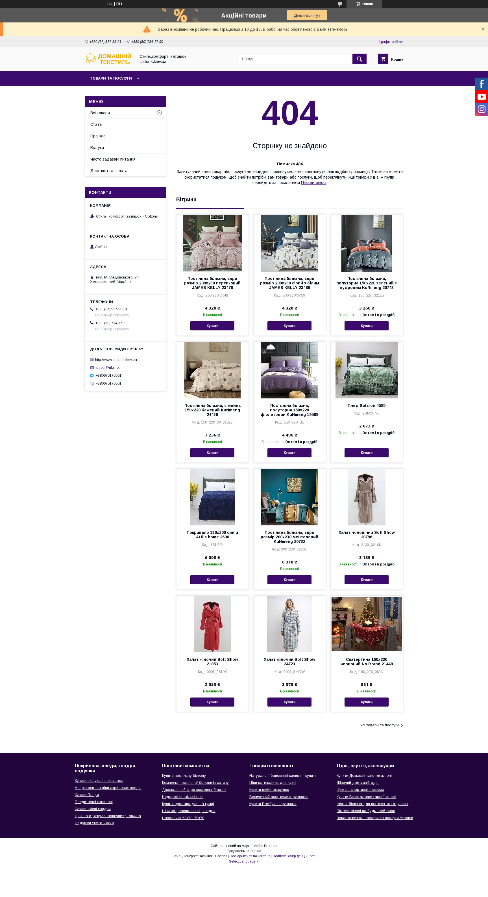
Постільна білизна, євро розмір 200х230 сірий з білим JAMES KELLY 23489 (289, 283)
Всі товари (100, 113)
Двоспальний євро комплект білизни (194, 790)
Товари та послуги (111, 78)
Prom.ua (270, 846)
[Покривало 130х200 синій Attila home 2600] (213, 497)
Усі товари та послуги (379, 725)
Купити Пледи (87, 795)
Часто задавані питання (113, 159)
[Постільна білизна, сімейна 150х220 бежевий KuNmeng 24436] (213, 370)
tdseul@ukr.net (107, 367)
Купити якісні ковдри (93, 809)
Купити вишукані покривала (99, 780)
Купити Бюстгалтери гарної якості (366, 797)
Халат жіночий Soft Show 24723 (289, 661)
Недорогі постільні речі (182, 797)
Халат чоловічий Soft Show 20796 (367, 534)
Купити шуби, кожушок (269, 790)
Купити (212, 326)
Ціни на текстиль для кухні (272, 782)
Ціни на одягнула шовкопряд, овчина (108, 816)
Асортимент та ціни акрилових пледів (108, 788)
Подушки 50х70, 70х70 (94, 823)
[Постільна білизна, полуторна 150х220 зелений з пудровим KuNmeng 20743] (367, 243)
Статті (96, 124)
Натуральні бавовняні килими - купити (283, 775)
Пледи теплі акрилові (94, 802)
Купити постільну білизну (184, 775)
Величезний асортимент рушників (278, 797)
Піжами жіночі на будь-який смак (366, 811)
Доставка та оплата (108, 170)
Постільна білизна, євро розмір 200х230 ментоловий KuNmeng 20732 (289, 537)
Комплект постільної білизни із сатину (195, 782)
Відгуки (97, 147)
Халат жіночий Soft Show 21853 (212, 661)
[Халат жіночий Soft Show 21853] (213, 624)
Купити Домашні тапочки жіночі (364, 775)
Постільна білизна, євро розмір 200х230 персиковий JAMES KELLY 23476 (212, 283)
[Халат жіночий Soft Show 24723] (290, 624)
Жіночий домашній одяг (358, 782)
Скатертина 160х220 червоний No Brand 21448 (366, 661)
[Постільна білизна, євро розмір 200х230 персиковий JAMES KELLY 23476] (213, 243)
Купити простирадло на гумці (188, 804)
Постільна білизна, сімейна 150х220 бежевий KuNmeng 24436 (212, 410)
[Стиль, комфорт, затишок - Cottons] (109, 64)
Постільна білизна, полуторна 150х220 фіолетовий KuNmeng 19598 (289, 410)
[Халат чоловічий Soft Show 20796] (367, 497)
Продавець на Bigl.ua (244, 851)
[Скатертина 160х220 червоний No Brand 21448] (367, 624)
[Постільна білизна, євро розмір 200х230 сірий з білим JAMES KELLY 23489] (290, 243)
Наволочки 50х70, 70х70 (183, 818)
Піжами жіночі (313, 182)
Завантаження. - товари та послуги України (375, 818)
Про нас (97, 136)
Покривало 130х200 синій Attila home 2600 (212, 534)
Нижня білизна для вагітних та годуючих (372, 804)
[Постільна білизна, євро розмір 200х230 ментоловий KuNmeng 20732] (290, 497)
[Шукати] (359, 59)
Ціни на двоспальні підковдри (188, 811)
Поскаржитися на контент (250, 856)
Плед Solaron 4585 (366, 405)
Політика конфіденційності (294, 856)
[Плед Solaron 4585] (367, 370)
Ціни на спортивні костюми (360, 790)
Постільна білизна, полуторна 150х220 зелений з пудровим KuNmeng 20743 (366, 283)
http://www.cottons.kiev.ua (116, 359)
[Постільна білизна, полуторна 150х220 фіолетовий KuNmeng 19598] (290, 370)
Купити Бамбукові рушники (273, 804)
